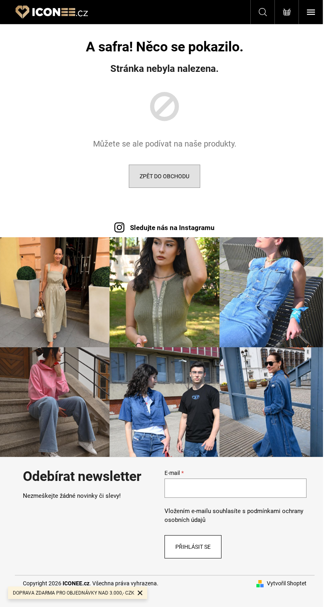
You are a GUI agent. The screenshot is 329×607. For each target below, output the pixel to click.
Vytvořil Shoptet (287, 583)
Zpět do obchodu (164, 176)
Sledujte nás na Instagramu (172, 228)
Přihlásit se (193, 547)
